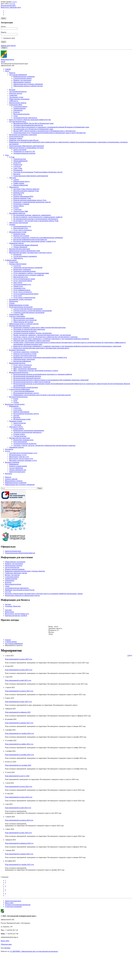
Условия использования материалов (17, 905)
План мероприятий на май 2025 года (18, 680)
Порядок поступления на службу (25, 354)
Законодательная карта (17, 472)
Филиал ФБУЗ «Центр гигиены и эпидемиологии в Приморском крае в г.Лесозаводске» (44, 131)
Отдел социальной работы (22, 281)
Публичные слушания (21, 204)
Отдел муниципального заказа (24, 279)
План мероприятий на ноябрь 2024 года (19, 744)
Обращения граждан (16, 243)
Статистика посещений (13, 906)
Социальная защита (20, 106)
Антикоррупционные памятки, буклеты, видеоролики (32, 333)
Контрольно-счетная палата (15, 404)
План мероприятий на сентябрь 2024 (18, 765)
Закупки (16, 415)
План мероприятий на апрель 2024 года (19, 820)
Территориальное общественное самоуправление (26, 146)
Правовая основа (19, 234)
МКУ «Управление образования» (25, 369)
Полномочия (17, 170)
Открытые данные (15, 138)
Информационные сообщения (24, 76)
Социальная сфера (15, 104)
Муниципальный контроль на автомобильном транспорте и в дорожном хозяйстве (42, 374)
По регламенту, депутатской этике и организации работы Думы (35, 221)
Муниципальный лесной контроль (25, 387)
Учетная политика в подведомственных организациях (32, 310)
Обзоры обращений (20, 247)
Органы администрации (17, 264)
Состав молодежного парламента (25, 256)
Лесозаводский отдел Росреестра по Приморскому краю (33, 129)
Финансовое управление (22, 269)
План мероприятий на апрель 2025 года (19, 691)
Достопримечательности (18, 91)
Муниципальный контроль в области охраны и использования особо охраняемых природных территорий (51, 380)
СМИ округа (13, 101)
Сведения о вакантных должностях (25, 352)
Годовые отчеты (19, 434)
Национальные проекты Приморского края (24, 251)
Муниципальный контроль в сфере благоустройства (31, 382)
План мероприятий (20, 442)
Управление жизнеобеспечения (24, 271)
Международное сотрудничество (25, 320)
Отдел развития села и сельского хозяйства (28, 275)
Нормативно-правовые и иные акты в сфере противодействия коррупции (39, 327)
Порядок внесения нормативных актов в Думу (29, 200)
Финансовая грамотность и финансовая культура (22, 595)
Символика (13, 95)
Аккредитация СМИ (20, 211)
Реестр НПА (17, 194)
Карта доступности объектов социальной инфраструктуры (30, 119)
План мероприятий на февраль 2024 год (19, 843)
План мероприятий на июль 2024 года (18, 786)
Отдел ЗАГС (17, 295)
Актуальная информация (18, 75)
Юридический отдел (20, 228)
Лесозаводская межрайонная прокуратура (28, 125)
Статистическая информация (19, 389)
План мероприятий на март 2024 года (18, 833)
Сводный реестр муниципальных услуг (23, 453)
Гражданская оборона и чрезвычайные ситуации (26, 148)
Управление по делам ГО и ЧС (24, 151)
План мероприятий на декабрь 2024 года (19, 733)
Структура (17, 166)
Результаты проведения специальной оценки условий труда (34, 241)
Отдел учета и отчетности (22, 230)
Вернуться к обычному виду (11, 7)
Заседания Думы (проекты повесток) (26, 189)
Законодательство (19, 423)
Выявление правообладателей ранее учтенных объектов (25, 571)
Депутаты (12, 178)
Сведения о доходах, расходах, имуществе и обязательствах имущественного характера (44, 445)
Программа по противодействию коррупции (29, 329)
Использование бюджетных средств (26, 393)
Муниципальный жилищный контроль (27, 376)
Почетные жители (15, 93)
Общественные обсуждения (23, 322)
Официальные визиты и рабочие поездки (28, 86)
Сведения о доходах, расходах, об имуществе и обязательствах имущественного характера (45, 337)
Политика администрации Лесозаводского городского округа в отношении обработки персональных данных (44, 593)
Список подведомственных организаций (27, 309)
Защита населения (19, 149)
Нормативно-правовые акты (23, 440)
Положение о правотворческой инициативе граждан (32, 202)
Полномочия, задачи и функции (20, 299)
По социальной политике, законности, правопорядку (32, 215)
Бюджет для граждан (12, 575)
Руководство (17, 164)
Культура (16, 112)
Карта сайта (9, 903)
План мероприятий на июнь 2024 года (18, 797)
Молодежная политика (21, 114)
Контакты (16, 174)
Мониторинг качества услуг (19, 457)
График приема (18, 183)
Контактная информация (22, 361)
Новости (12, 73)
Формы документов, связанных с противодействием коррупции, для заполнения (42, 335)
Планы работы (18, 206)
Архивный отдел (19, 288)
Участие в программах (17, 316)
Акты (15, 400)
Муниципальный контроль (18, 372)
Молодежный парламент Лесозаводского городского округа (30, 252)
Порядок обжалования (21, 412)
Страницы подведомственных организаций (28, 312)
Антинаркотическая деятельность (25, 118)
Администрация (11, 260)
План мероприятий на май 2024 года (18, 808)
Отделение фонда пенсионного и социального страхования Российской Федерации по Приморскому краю (51, 127)
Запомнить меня (9, 38)
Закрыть (4, 47)
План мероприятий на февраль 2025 (18, 712)
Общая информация (20, 161)
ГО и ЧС (8, 592)
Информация (13, 406)
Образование (18, 110)
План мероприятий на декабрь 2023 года (19, 864)
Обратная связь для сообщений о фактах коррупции (31, 340)
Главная (8, 69)
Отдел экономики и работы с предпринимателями (31, 273)
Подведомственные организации (21, 307)
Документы (9, 449)
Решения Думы (18, 193)
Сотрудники (17, 410)
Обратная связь (6, 944)
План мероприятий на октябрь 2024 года (19, 755)
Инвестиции (9, 612)
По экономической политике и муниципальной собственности (35, 219)
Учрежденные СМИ (16, 314)
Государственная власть (17, 121)
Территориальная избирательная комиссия (20, 553)
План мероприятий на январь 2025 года (19, 723)
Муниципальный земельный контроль (27, 378)
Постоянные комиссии (17, 213)
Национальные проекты (17, 103)
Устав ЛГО (17, 163)
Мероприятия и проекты (22, 82)
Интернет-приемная (12, 462)
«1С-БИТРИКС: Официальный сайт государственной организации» (34, 951)
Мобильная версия (7, 59)
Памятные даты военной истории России (24, 140)
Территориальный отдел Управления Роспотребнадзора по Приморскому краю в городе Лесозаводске (49, 133)
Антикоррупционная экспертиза (24, 331)
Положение (17, 254)
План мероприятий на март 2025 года (18, 701)
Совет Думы (17, 168)
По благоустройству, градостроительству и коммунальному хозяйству (38, 217)
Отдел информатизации (21, 290)
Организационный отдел (22, 226)
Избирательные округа (21, 181)
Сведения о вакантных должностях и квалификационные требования (38, 237)
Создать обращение (16, 468)
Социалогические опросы (22, 78)
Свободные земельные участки (16, 573)
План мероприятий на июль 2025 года (18, 659)
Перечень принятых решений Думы (26, 191)
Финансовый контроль (17, 363)
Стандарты (17, 425)
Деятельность (14, 187)
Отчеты (16, 207)
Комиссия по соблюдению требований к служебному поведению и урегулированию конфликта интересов (51, 339)
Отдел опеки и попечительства (24, 297)
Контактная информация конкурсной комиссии (30, 239)
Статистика (17, 209)
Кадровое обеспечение (17, 350)
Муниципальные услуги (17, 455)
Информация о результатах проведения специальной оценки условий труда (40, 357)
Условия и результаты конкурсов (24, 355)
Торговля (8, 610)
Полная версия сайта (8, 5)
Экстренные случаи (16, 97)
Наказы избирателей (20, 185)
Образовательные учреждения (24, 359)
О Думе (12, 157)
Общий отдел (18, 286)
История (12, 90)
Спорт (15, 116)
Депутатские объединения (18, 222)
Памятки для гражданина (22, 80)
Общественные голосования (19, 99)
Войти (3, 18)
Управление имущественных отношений (27, 267)
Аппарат (12, 224)
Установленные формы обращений (25, 245)
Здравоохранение (19, 108)
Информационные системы (19, 305)
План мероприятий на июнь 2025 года (18, 670)
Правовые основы (15, 421)
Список (16, 179)
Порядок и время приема (18, 466)
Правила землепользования (14, 569)
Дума (7, 155)
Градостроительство (16, 136)
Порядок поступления (21, 236)
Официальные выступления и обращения (28, 84)
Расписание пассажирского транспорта (23, 134)
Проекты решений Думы (22, 198)
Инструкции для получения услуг (21, 458)
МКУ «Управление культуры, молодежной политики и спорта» (35, 370)
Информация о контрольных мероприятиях (28, 430)
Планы (15, 398)
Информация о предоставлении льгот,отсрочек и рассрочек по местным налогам (42, 395)
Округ (7, 71)
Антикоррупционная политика (24, 153)
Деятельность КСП (16, 427)
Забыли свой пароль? (8, 45)
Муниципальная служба (17, 232)
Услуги (7, 451)
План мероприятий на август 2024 (17, 776)
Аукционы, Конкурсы (13, 606)
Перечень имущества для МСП (16, 615)
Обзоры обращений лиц (17, 470)
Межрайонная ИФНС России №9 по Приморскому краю (33, 123)
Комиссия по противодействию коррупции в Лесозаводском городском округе (41, 348)
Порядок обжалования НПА (23, 196)
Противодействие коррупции (19, 249)
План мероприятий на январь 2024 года (19, 854)
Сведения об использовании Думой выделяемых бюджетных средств (37, 172)
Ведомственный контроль (18, 397)
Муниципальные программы (23, 318)
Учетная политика (19, 436)
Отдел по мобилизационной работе (25, 294)
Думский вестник (19, 159)
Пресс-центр (17, 282)
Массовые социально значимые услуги (23, 460)
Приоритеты (13, 301)
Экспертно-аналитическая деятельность (27, 432)
